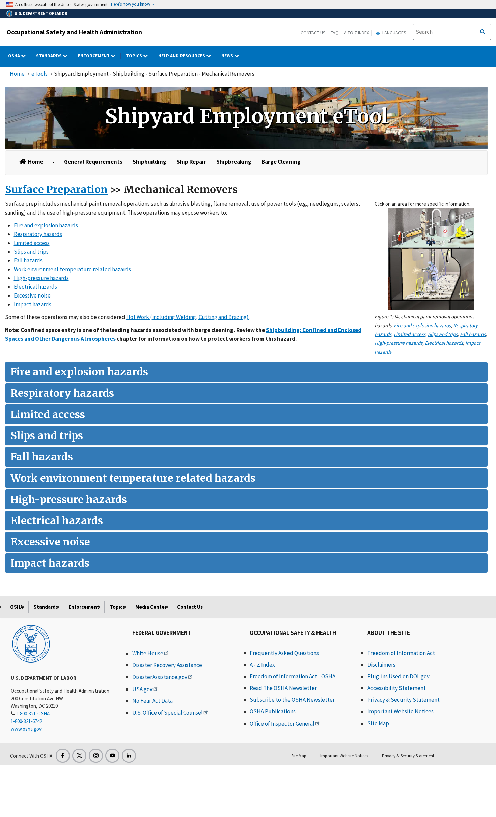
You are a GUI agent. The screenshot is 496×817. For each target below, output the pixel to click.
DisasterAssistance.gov (159, 677)
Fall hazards (473, 334)
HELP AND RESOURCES (182, 56)
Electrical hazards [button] (56, 520)
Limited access (409, 334)
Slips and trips (443, 334)
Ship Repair (191, 161)
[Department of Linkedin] (129, 756)
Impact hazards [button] (49, 563)
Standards (49, 56)
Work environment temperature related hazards (72, 269)
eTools (39, 73)
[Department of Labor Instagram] (96, 756)
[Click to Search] (482, 32)
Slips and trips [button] (46, 435)
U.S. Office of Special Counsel (167, 712)
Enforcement (94, 56)
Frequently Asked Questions (284, 653)
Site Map (378, 723)
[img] (246, 118)
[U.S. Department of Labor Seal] (31, 643)
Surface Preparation (56, 189)
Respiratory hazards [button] (62, 393)
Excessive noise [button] (50, 541)
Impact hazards (32, 304)
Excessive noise (32, 295)
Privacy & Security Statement (403, 699)
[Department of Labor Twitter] (79, 756)
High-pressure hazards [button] (68, 499)
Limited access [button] (47, 414)
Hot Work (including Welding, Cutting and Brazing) (187, 317)
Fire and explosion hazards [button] (79, 371)
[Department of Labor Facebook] (63, 756)
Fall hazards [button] (41, 456)
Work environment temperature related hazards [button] (132, 478)
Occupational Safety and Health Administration (74, 32)
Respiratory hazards (38, 234)
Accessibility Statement (396, 688)
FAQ (335, 33)
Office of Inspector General (282, 723)
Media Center (151, 606)
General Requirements (93, 161)
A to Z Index (356, 33)
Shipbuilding (149, 161)
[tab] (246, 371)
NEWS (227, 56)
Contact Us (313, 33)
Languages (393, 33)
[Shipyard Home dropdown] (53, 162)
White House (147, 653)
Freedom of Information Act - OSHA (292, 676)
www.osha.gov (26, 729)
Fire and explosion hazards (422, 325)
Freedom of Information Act (401, 653)
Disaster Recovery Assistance (167, 665)
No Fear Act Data (152, 700)
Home (17, 73)
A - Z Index (262, 664)
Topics (134, 56)
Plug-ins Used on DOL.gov (398, 676)
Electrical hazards (444, 343)
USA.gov (142, 689)
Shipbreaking (233, 161)
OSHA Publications (273, 711)
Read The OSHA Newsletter (283, 688)
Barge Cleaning (281, 161)
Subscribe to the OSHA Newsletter (292, 699)
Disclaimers (381, 664)
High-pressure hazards (398, 343)
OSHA (14, 56)
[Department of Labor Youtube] (112, 756)
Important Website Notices (400, 711)
